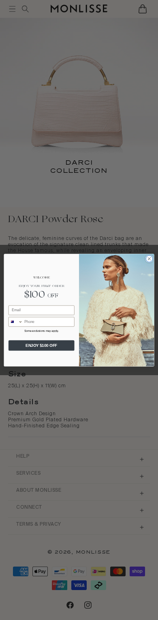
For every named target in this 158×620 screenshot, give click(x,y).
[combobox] (15, 322)
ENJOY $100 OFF (41, 345)
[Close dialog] (149, 258)
